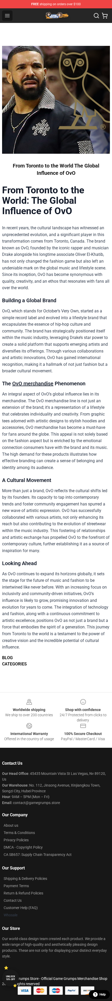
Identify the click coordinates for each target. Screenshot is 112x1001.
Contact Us (13, 900)
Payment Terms (16, 886)
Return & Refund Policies (23, 893)
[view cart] (105, 16)
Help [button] (102, 994)
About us (11, 825)
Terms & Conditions (19, 833)
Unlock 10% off (10, 978)
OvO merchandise (32, 383)
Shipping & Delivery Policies (25, 878)
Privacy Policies (16, 840)
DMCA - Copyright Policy (23, 847)
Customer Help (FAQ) (21, 908)
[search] (96, 16)
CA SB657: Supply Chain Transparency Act (38, 854)
